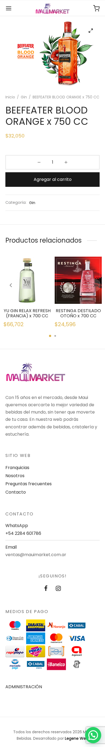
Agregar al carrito (53, 179)
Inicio (10, 97)
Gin (24, 97)
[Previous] (10, 285)
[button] (93, 735)
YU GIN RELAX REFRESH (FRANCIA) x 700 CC (27, 313)
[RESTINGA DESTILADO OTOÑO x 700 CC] (78, 280)
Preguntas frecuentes (28, 484)
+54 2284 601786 (23, 533)
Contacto (15, 492)
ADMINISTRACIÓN (23, 687)
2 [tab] (55, 336)
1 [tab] (50, 336)
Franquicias (17, 467)
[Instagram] (58, 589)
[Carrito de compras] (96, 8)
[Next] (94, 285)
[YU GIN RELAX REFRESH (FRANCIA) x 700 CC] (27, 280)
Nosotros (14, 476)
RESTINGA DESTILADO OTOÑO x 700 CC (78, 313)
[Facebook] (45, 589)
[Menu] (8, 8)
